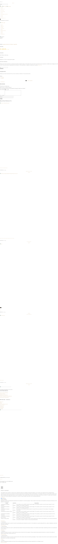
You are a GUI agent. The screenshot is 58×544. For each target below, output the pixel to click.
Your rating (2, 89)
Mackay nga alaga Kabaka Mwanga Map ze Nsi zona (7, 238)
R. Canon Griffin (29, 241)
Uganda (15, 44)
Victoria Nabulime (29, 314)
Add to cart (1, 68)
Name (1, 96)
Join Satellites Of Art (4, 404)
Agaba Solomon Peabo (8, 44)
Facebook (2, 406)
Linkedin (1, 408)
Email (1, 97)
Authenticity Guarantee (4, 397)
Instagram (2, 407)
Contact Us (2, 405)
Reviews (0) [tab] (2, 81)
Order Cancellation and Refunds (6, 396)
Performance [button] (3, 525)
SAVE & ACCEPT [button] (4, 542)
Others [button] (2, 539)
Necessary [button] (3, 497)
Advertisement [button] (3, 534)
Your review (2, 95)
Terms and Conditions (4, 392)
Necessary (4, 498)
